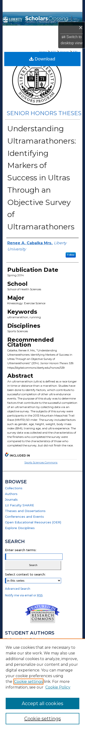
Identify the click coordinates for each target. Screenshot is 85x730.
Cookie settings (28, 681)
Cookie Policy (57, 687)
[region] (42, 684)
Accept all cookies (42, 703)
